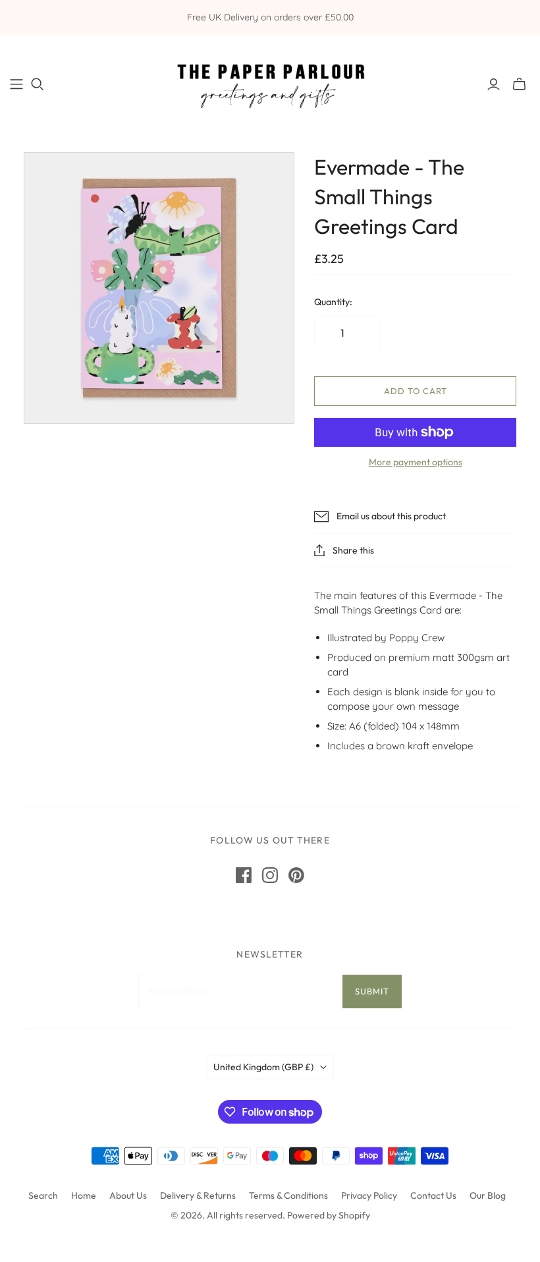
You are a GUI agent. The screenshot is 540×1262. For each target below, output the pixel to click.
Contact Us (433, 1195)
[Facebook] (244, 875)
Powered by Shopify (328, 1215)
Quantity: (333, 302)
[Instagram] (270, 875)
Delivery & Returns (198, 1195)
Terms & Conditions (288, 1195)
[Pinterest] (296, 875)
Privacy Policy (369, 1195)
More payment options (415, 462)
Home (83, 1195)
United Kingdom (263, 1067)
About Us (128, 1195)
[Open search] (37, 84)
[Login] (493, 84)
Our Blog (488, 1195)
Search (43, 1195)
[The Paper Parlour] (270, 83)
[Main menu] (16, 84)
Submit (372, 991)
